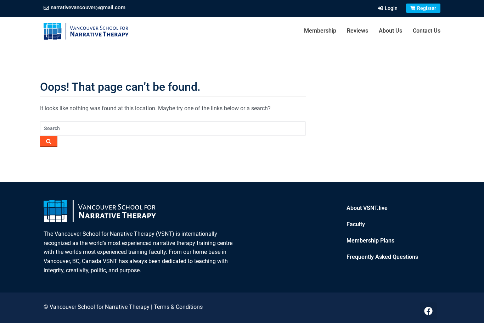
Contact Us (426, 30)
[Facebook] (428, 310)
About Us (390, 30)
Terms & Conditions (178, 306)
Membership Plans (370, 240)
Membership (320, 30)
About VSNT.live (367, 208)
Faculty (356, 224)
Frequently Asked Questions (382, 257)
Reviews (357, 30)
